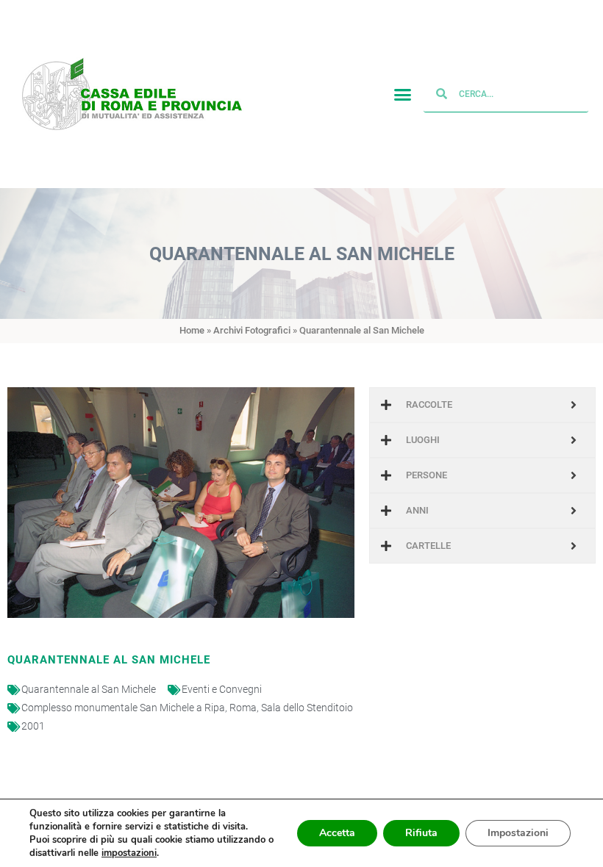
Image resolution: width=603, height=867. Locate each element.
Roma (243, 707)
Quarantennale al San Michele (88, 689)
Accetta (337, 833)
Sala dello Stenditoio (307, 707)
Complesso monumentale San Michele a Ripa (123, 707)
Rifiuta (421, 833)
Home (191, 330)
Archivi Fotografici (251, 330)
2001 (33, 726)
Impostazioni (518, 833)
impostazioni (129, 853)
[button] (403, 94)
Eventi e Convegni (222, 689)
